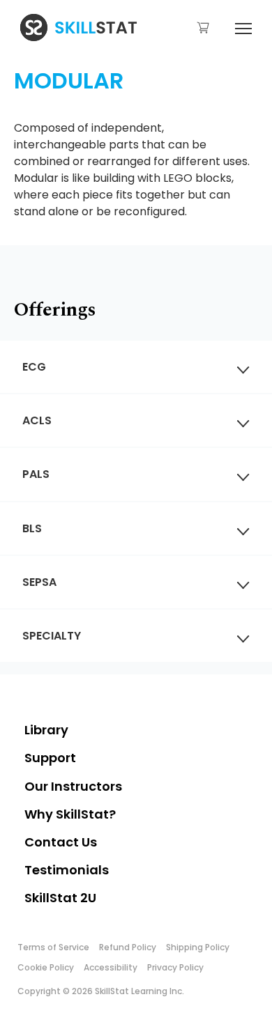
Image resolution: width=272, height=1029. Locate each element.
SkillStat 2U (60, 897)
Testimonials (66, 870)
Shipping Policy (197, 947)
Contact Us (60, 842)
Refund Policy (127, 947)
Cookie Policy (45, 967)
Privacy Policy (175, 967)
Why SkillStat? (70, 814)
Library (46, 729)
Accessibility (110, 967)
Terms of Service (53, 947)
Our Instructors (73, 786)
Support (50, 757)
